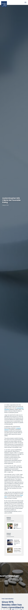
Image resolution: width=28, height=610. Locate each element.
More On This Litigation (9, 580)
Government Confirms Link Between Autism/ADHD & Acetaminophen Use (17, 540)
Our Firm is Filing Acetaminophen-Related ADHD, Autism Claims (17, 549)
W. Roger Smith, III (16, 525)
